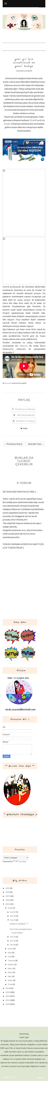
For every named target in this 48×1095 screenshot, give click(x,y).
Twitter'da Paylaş (26, 415)
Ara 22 (13, 920)
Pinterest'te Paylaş (25, 421)
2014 (8, 988)
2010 (8, 1004)
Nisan (10, 972)
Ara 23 (13, 916)
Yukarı (40, 1078)
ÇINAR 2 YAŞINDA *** (19, 924)
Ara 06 (13, 944)
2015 (8, 904)
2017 (8, 896)
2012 (8, 996)
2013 (8, 992)
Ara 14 (13, 937)
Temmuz (11, 960)
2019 (8, 888)
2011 (8, 1000)
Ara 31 (13, 912)
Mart (10, 976)
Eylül (10, 956)
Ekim (10, 952)
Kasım (10, 948)
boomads (8, 383)
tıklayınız (24, 345)
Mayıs (10, 968)
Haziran (11, 964)
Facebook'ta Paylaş (25, 409)
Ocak (10, 984)
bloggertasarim (9, 1077)
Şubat (10, 980)
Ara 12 (13, 940)
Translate (22, 861)
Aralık (10, 908)
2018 (8, 892)
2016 (8, 900)
